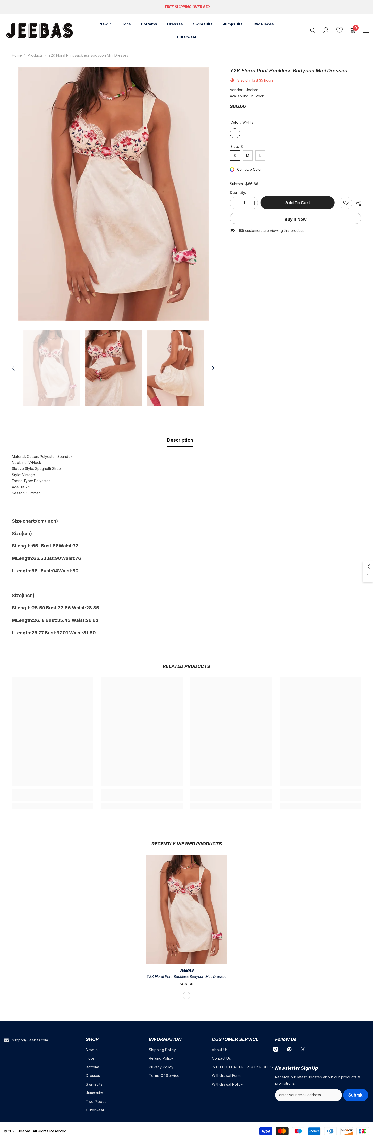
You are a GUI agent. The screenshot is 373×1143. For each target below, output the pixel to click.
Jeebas (252, 90)
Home (17, 55)
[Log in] (326, 30)
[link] (53, 798)
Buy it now (296, 219)
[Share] (356, 203)
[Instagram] (275, 1049)
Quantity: (238, 192)
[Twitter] (303, 1049)
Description (180, 440)
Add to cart (298, 202)
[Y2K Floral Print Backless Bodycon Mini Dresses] (186, 909)
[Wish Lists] (339, 30)
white (186, 995)
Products (35, 55)
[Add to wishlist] (346, 203)
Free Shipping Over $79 (187, 7)
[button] (13, 368)
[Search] (313, 30)
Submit (355, 1095)
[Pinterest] (289, 1049)
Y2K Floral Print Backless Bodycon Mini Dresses (186, 976)
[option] (113, 194)
